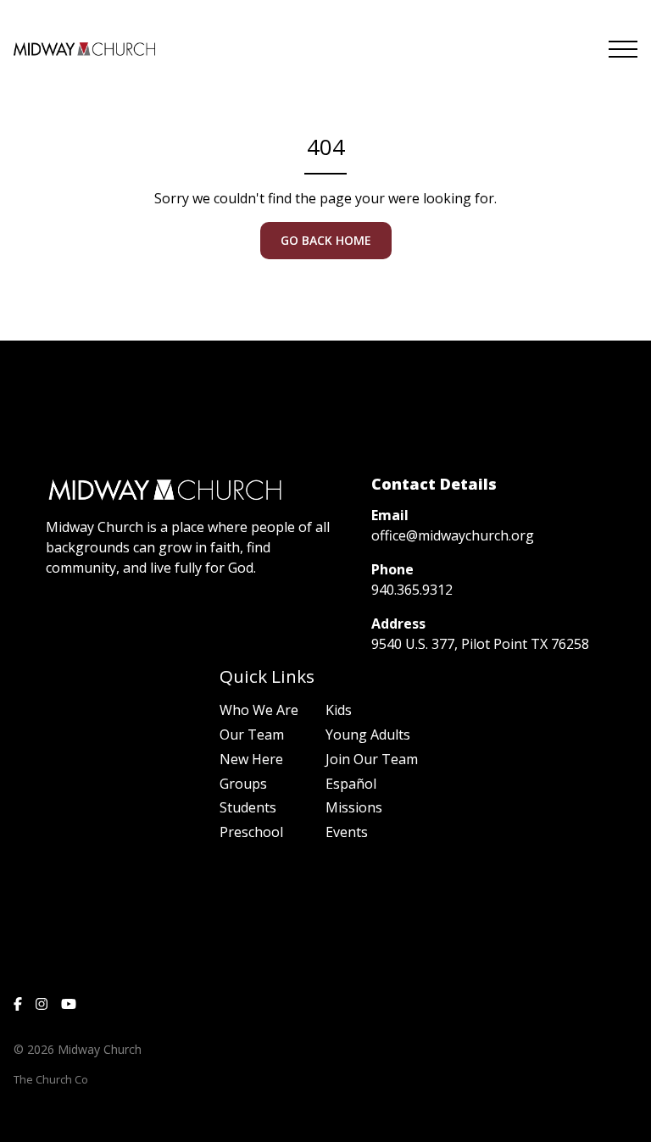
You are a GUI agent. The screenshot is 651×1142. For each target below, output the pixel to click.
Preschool (251, 832)
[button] (623, 49)
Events (347, 832)
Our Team (252, 734)
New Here (251, 759)
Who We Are (259, 710)
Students (248, 807)
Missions (354, 807)
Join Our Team (372, 759)
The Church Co (51, 1079)
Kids (339, 710)
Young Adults (368, 734)
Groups (243, 783)
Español (351, 783)
